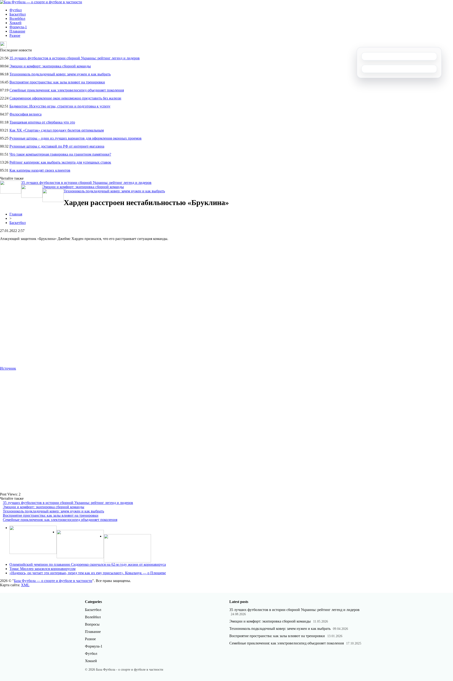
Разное (14, 35)
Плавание (17, 31)
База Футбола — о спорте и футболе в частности (53, 581)
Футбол (15, 10)
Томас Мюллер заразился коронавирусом (42, 569)
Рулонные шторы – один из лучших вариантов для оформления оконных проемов (75, 138)
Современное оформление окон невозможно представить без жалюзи (65, 98)
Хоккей (15, 23)
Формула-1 (18, 27)
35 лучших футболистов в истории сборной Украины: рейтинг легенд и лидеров (74, 58)
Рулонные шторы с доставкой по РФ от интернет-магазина (56, 146)
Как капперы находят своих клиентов (39, 170)
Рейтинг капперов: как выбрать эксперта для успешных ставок (60, 162)
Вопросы (92, 624)
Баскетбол (17, 14)
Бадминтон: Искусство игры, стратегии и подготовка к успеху (59, 106)
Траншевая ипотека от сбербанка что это (42, 122)
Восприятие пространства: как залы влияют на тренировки (57, 82)
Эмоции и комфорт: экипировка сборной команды (50, 66)
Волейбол (17, 19)
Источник (8, 368)
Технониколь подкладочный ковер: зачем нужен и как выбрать (60, 74)
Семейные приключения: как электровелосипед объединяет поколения (66, 90)
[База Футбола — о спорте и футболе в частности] (41, 2)
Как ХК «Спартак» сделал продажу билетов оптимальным (56, 130)
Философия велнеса (25, 114)
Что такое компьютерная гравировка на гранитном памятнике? (60, 154)
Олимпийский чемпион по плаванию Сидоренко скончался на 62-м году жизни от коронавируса (87, 564)
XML (25, 585)
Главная (15, 214)
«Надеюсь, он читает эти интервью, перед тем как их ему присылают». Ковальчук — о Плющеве (87, 573)
